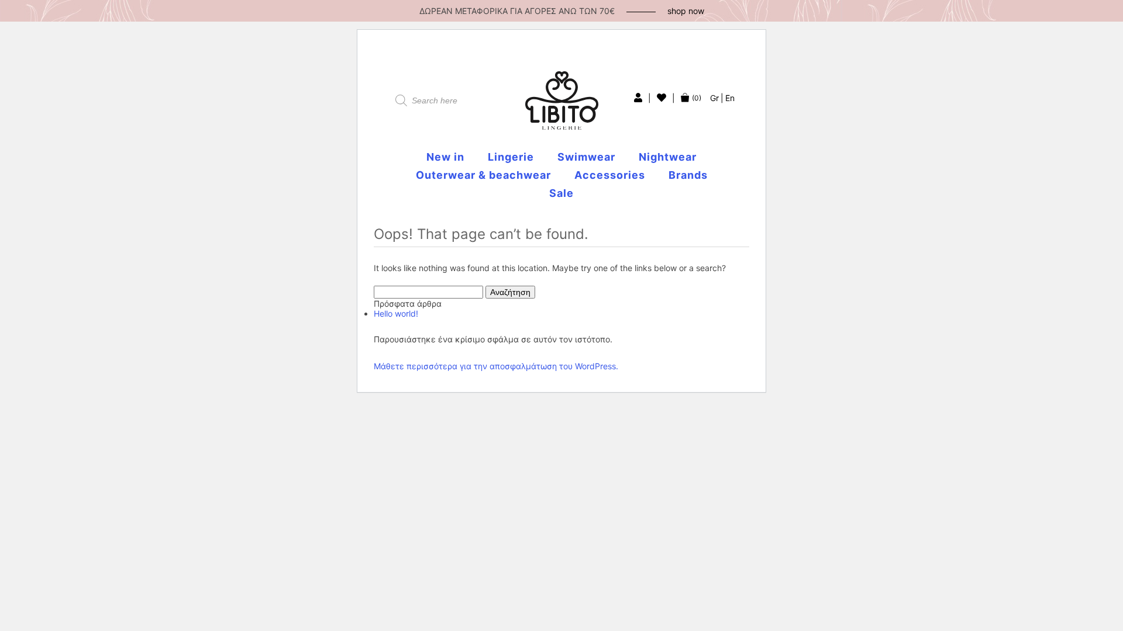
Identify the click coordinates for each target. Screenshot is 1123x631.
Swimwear (586, 157)
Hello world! (396, 313)
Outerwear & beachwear (483, 175)
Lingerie (511, 157)
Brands (688, 175)
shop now (685, 11)
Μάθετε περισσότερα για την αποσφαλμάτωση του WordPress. (496, 366)
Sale (561, 193)
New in (445, 157)
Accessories (609, 175)
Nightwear (668, 157)
